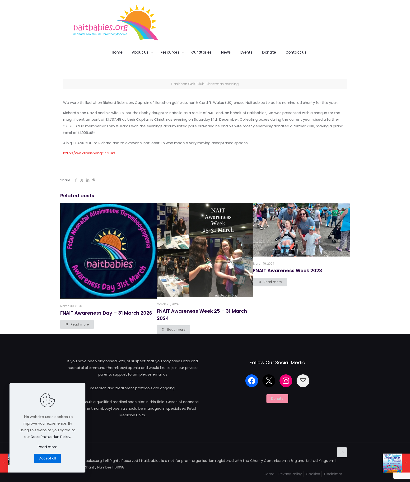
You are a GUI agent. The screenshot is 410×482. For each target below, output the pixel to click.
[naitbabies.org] (115, 22)
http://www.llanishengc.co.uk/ (89, 153)
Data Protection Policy (50, 436)
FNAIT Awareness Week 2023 (287, 270)
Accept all (47, 458)
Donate (277, 398)
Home (269, 473)
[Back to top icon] (342, 452)
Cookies (313, 473)
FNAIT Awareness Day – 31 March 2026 (106, 313)
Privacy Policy (290, 473)
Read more (47, 446)
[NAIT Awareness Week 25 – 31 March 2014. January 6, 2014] (396, 463)
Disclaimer (333, 473)
